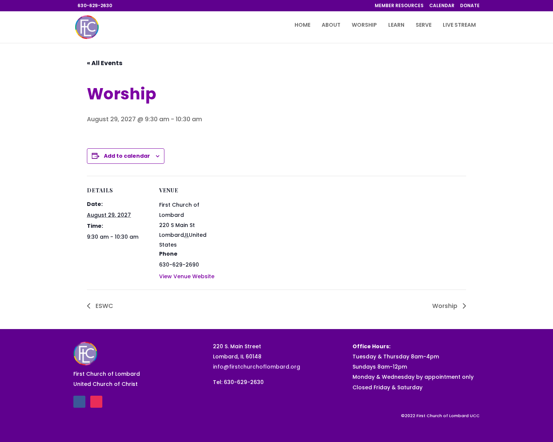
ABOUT (331, 25)
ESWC (103, 306)
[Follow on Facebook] (79, 402)
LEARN (396, 25)
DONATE (470, 6)
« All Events (104, 63)
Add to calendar (127, 156)
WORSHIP (364, 25)
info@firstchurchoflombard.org (256, 366)
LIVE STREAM (459, 25)
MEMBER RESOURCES (399, 6)
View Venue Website (186, 276)
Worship (445, 306)
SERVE (423, 25)
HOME (302, 25)
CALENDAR (441, 6)
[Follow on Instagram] (96, 402)
